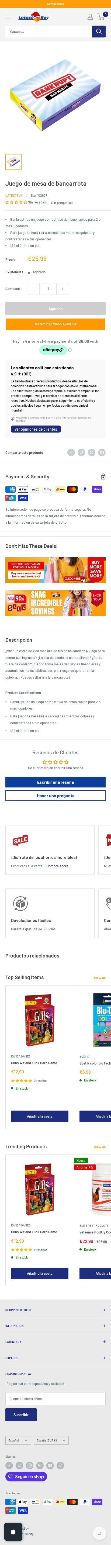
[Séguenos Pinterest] (40, 1465)
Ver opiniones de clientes (36, 429)
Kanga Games (20, 1056)
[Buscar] (99, 31)
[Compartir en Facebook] (71, 452)
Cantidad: (12, 288)
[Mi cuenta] (90, 17)
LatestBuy (14, 195)
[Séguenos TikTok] (60, 1465)
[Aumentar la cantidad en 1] (62, 289)
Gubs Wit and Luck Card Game (34, 1063)
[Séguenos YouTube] (50, 1465)
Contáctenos (55, 3)
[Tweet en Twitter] (91, 452)
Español (13, 1440)
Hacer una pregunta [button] (55, 795)
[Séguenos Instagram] (29, 1465)
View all (100, 978)
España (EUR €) (47, 1440)
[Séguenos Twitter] (19, 1465)
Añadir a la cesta (40, 1116)
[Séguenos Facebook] (9, 1465)
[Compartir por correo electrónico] (102, 452)
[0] (101, 16)
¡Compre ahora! (58, 866)
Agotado (55, 308)
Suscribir (21, 1414)
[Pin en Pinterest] (81, 452)
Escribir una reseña (55, 781)
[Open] (13, 1532)
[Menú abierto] (8, 17)
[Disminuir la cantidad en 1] (33, 289)
